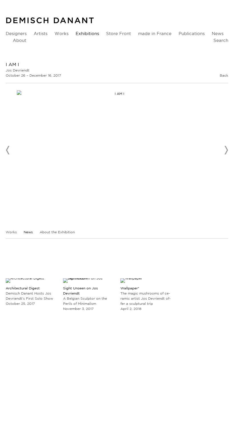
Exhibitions (87, 33)
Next (226, 150)
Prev (8, 150)
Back (224, 75)
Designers (16, 33)
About (19, 40)
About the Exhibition (57, 232)
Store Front (118, 33)
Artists (40, 33)
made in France (155, 33)
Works (61, 33)
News (217, 33)
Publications (192, 33)
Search (220, 40)
